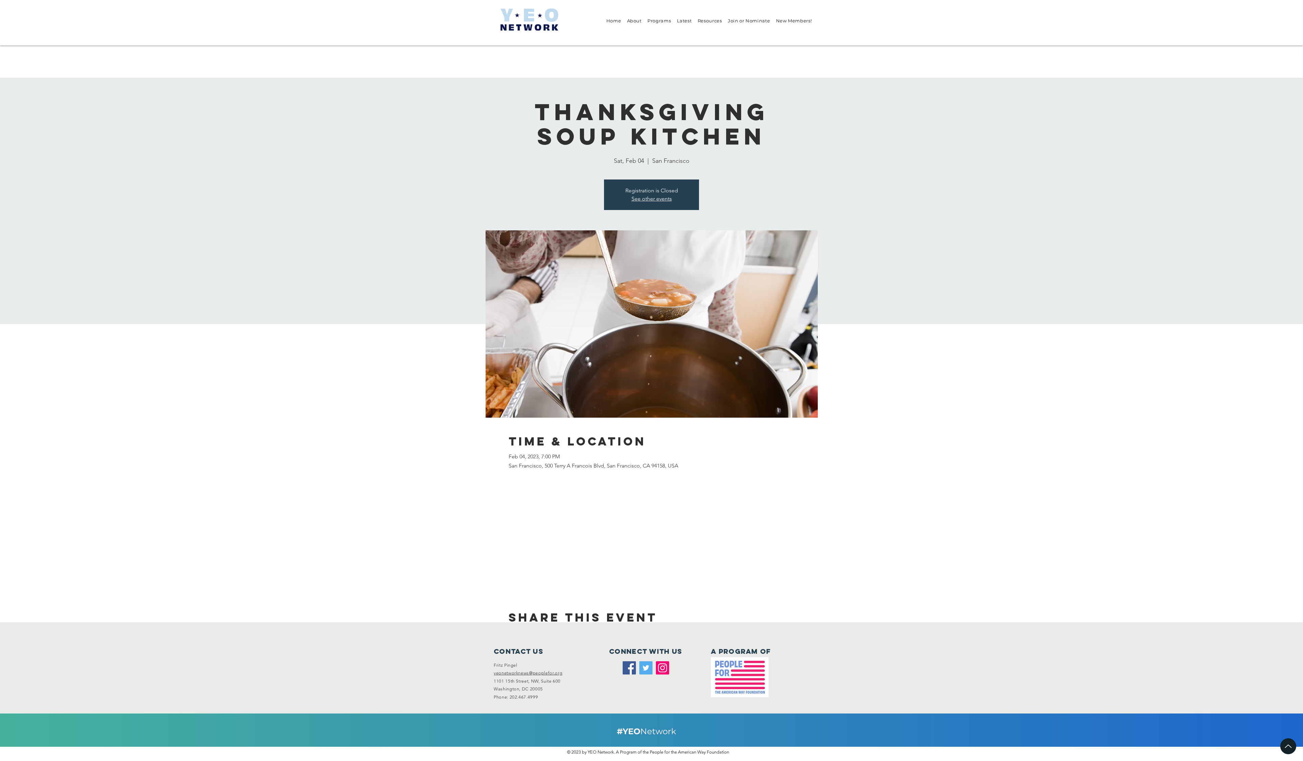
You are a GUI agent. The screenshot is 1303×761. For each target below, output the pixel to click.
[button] (634, 20)
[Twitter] (646, 667)
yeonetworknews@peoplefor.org (528, 673)
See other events (651, 198)
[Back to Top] (1288, 746)
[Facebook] (629, 667)
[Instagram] (662, 667)
